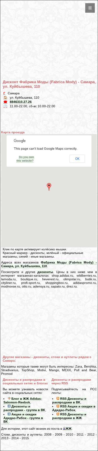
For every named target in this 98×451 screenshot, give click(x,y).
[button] (49, 187)
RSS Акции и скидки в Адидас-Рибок (73, 408)
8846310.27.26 (21, 102)
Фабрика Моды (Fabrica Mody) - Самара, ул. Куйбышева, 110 (49, 264)
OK (77, 159)
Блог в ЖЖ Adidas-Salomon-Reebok (22, 400)
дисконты (45, 272)
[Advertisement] (50, 33)
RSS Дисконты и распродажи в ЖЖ (69, 416)
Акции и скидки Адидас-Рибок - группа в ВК (23, 417)
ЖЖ (69, 428)
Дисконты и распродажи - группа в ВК (24, 408)
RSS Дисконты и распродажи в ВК (69, 400)
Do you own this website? (25, 159)
